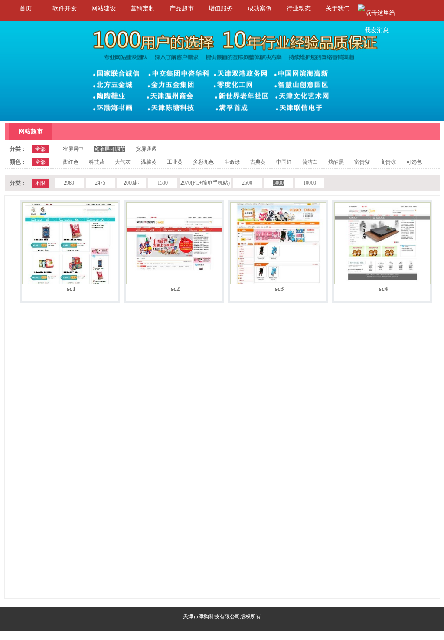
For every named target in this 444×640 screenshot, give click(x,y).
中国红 (284, 162)
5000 (278, 183)
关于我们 (338, 8)
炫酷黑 (336, 162)
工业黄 (175, 162)
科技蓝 (96, 162)
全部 (40, 149)
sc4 (383, 288)
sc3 (279, 288)
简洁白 (310, 162)
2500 (247, 183)
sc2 (175, 288)
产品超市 (182, 8)
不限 (40, 183)
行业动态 (299, 8)
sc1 (71, 288)
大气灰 (123, 162)
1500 (162, 183)
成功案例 (260, 8)
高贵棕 (388, 162)
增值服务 (221, 8)
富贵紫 (362, 162)
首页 (26, 8)
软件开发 (64, 8)
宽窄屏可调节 (109, 149)
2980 (69, 183)
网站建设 (103, 8)
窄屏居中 (73, 149)
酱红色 (70, 162)
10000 (309, 183)
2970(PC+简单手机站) (205, 183)
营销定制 (143, 8)
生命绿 (232, 162)
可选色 (414, 162)
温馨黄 (149, 162)
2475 (100, 183)
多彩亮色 (203, 162)
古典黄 (258, 162)
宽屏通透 (146, 149)
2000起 (131, 183)
